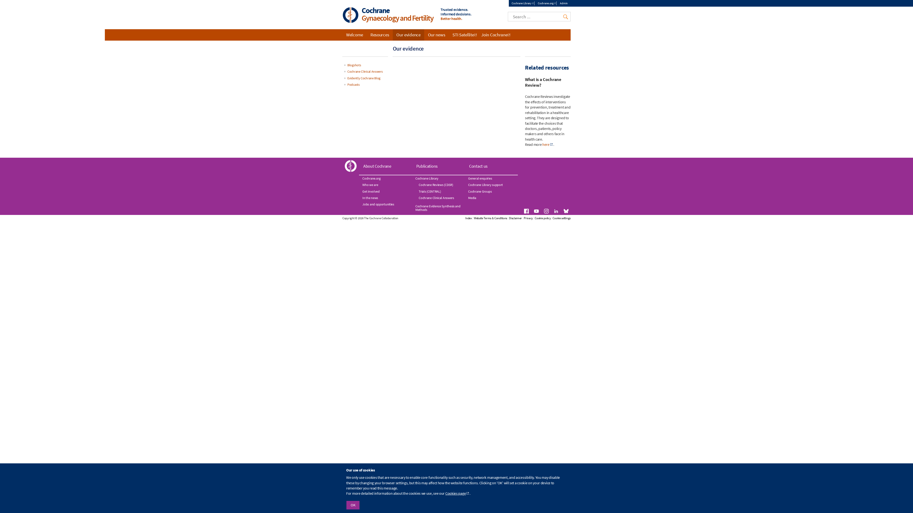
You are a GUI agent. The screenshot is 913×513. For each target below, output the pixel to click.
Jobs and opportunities (378, 204)
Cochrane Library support (485, 185)
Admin (564, 3)
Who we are (370, 185)
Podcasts (353, 84)
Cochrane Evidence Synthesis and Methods (438, 208)
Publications (427, 166)
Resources (379, 35)
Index (468, 218)
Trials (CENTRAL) (430, 191)
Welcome (354, 35)
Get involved (370, 191)
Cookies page (455, 493)
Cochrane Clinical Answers (365, 71)
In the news (370, 198)
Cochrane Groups (480, 191)
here (545, 144)
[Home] (350, 15)
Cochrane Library (521, 3)
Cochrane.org (545, 3)
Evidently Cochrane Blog (363, 78)
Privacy (528, 218)
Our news (436, 35)
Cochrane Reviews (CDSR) (436, 185)
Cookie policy (543, 218)
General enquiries (480, 178)
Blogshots (354, 65)
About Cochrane (377, 166)
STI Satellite (463, 35)
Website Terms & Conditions (490, 218)
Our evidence (408, 35)
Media (472, 198)
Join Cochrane (494, 35)
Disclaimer (515, 218)
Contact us (478, 166)
